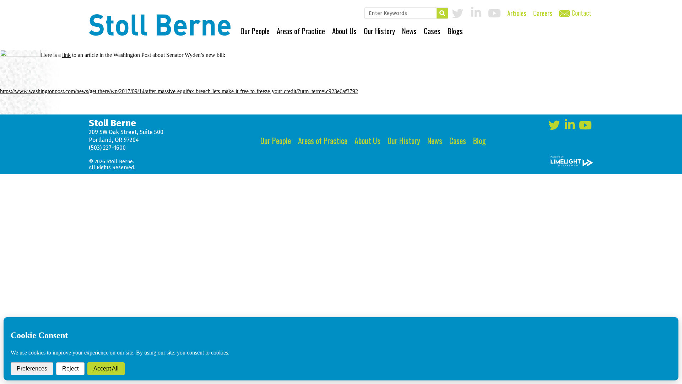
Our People (255, 30)
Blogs (455, 30)
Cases (432, 30)
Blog (479, 140)
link (66, 55)
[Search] (442, 13)
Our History (379, 30)
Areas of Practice (301, 30)
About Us (344, 30)
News (409, 30)
